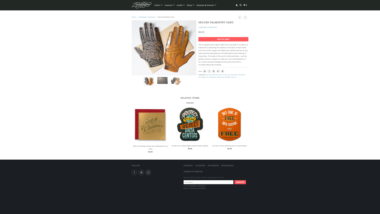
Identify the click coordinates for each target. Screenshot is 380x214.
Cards (180, 5)
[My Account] (236, 5)
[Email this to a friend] (222, 71)
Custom (169, 5)
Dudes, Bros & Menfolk (230, 74)
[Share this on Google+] (218, 71)
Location (200, 166)
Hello (158, 5)
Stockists (213, 166)
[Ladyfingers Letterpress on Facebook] (135, 172)
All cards (209, 74)
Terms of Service (193, 172)
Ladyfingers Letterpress (207, 27)
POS (185, 188)
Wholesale (227, 166)
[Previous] (240, 17)
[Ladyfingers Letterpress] (142, 5)
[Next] (245, 17)
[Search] (240, 5)
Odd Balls (227, 77)
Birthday (214, 74)
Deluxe (220, 74)
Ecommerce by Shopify (198, 188)
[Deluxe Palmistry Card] (164, 48)
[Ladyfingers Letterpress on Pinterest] (142, 172)
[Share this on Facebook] (209, 71)
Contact (188, 166)
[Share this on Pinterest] (213, 71)
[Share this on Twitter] (204, 71)
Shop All (233, 77)
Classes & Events (205, 5)
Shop (190, 5)
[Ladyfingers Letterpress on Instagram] (149, 172)
